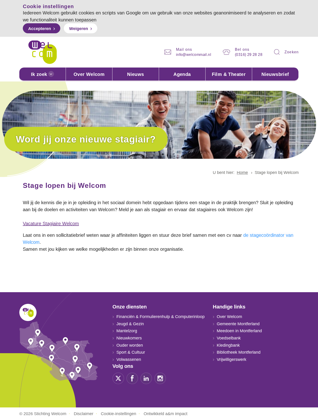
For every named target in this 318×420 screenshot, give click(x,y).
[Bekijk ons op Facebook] (132, 377)
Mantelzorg (126, 331)
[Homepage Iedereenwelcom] (42, 52)
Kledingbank (228, 345)
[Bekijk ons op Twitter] (118, 377)
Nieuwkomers (129, 338)
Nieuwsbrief (275, 74)
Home (242, 172)
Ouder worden (129, 345)
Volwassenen (128, 359)
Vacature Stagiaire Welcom (51, 223)
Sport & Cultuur (130, 352)
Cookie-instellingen (118, 413)
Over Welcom (89, 74)
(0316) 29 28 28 (248, 55)
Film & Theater (229, 74)
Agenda (182, 74)
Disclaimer (83, 413)
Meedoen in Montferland (239, 331)
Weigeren (78, 28)
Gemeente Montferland (238, 324)
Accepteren (39, 28)
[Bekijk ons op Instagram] (160, 377)
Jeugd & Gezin (130, 324)
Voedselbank (229, 338)
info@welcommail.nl (193, 55)
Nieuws (135, 74)
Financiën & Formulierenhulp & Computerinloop (160, 316)
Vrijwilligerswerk (231, 359)
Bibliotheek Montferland (238, 352)
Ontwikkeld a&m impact (165, 413)
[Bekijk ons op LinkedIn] (146, 377)
